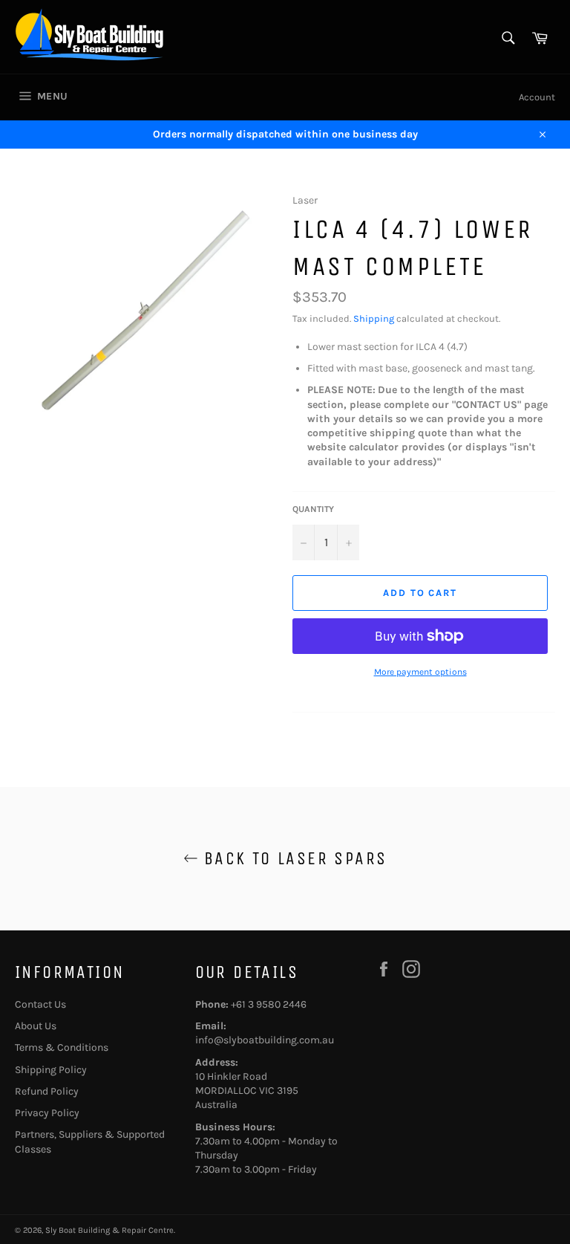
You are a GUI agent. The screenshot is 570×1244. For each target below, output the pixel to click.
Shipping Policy (51, 1069)
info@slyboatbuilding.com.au (264, 1040)
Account (537, 97)
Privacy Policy (47, 1113)
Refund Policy (47, 1091)
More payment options (420, 672)
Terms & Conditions (61, 1047)
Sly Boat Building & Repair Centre (109, 1230)
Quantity (313, 509)
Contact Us (40, 1004)
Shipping (373, 318)
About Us (35, 1026)
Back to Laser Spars (292, 858)
